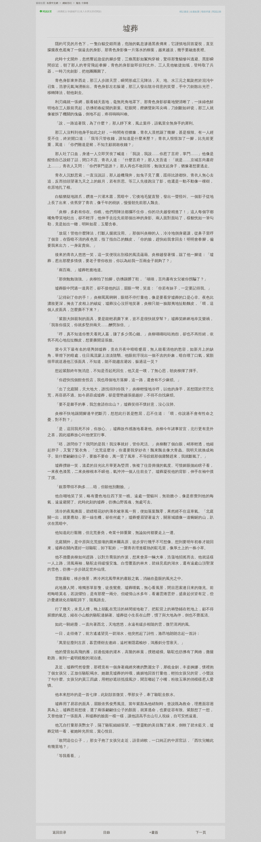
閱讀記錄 (216, 11)
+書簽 (153, 832)
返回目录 (59, 832)
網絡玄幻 (67, 3)
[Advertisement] (130, 788)
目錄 (106, 832)
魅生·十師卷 (82, 3)
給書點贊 (194, 11)
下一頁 (201, 832)
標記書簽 (184, 11)
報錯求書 (205, 11)
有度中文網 (52, 3)
